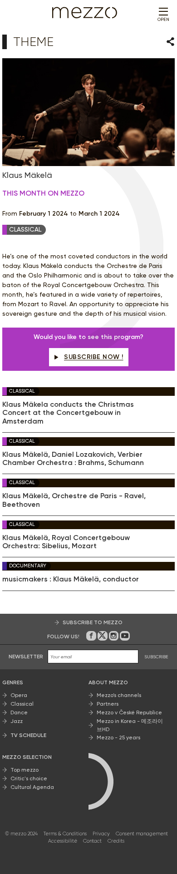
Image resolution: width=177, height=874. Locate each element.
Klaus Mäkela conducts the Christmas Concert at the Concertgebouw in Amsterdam (68, 412)
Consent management (142, 834)
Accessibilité (62, 841)
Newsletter (26, 656)
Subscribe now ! (93, 357)
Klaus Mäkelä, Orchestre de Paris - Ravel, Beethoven (74, 500)
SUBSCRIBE (156, 656)
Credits (116, 841)
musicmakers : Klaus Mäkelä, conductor (70, 579)
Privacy (101, 834)
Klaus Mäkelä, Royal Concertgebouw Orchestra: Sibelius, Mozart (66, 542)
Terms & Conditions (65, 834)
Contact (92, 841)
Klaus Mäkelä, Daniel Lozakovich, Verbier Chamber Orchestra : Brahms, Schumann (73, 458)
